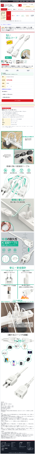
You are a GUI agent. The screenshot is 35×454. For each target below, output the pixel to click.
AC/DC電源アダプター (32, 15)
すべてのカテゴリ (4, 9)
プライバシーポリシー (22, 447)
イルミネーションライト (28, 9)
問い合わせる (28, 6)
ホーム (2, 24)
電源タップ (14, 9)
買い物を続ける (4, 91)
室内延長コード (9, 24)
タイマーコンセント (20, 9)
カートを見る (31, 4)
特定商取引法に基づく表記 (22, 446)
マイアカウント (25, 4)
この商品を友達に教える (6, 97)
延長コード (18, 15)
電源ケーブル (10, 9)
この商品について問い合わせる (7, 94)
